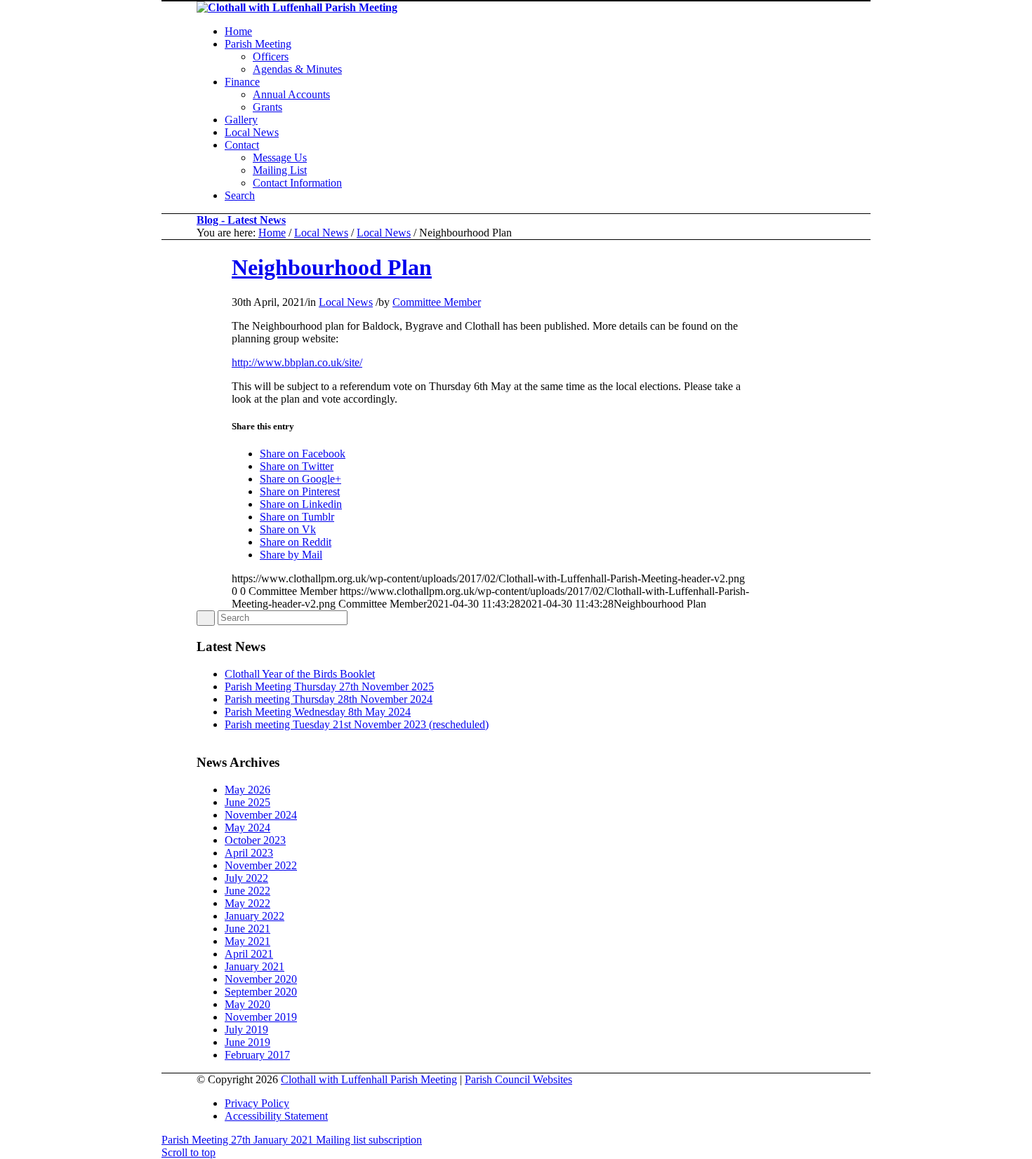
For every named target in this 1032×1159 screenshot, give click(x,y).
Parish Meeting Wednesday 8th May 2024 (318, 712)
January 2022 (254, 916)
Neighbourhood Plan (332, 267)
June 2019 (247, 1042)
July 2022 (246, 878)
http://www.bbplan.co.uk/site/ (297, 362)
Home (272, 233)
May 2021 (247, 941)
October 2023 (255, 840)
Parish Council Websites (518, 1079)
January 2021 (254, 966)
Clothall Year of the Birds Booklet (300, 674)
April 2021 (249, 954)
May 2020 (247, 1004)
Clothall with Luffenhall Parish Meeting (369, 1079)
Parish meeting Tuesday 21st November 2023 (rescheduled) (357, 724)
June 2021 (247, 928)
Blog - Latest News (241, 220)
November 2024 (261, 815)
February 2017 (257, 1055)
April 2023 (249, 853)
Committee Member (436, 302)
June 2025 (247, 802)
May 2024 (247, 827)
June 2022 (247, 891)
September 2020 (261, 992)
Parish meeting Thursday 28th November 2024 (328, 699)
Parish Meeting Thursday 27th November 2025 (329, 686)
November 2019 (261, 1017)
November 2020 (261, 979)
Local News (321, 233)
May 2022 (247, 903)
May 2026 (247, 790)
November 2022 (261, 865)
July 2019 (246, 1030)
